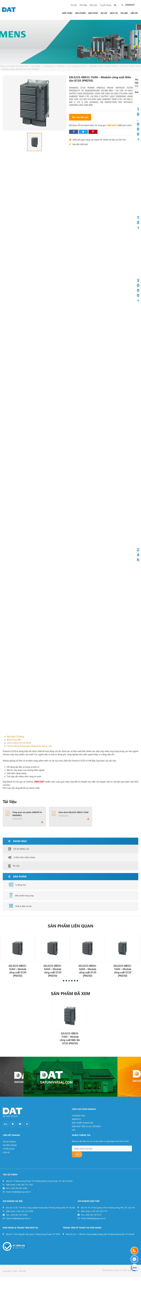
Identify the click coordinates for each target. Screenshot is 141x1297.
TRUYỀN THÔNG (10, 1145)
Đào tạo (93, 4)
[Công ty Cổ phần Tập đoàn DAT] (9, 9)
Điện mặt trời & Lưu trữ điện (86, 1126)
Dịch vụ (114, 13)
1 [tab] (63, 980)
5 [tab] (74, 980)
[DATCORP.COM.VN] (12, 1077)
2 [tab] (66, 980)
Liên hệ (134, 13)
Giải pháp (93, 13)
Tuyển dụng (105, 4)
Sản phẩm (80, 13)
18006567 (130, 4)
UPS (73, 1130)
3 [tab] (69, 980)
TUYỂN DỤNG (9, 1148)
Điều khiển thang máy (24, 895)
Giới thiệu (67, 13)
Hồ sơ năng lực (21, 849)
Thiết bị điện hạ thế (23, 906)
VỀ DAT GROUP (9, 1141)
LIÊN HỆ (6, 1152)
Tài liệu (124, 13)
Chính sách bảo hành (24, 857)
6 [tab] (77, 980)
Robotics (76, 1119)
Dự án (104, 13)
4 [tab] (72, 980)
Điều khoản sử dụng (111, 1270)
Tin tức (73, 4)
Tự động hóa (20, 884)
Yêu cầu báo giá (80, 117)
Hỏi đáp (83, 4)
